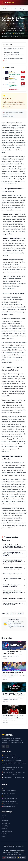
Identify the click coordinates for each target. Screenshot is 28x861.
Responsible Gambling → (8, 116)
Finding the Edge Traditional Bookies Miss (13, 58)
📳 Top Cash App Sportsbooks (9, 790)
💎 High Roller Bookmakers (8, 793)
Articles (7, 7)
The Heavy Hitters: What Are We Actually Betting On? (13, 49)
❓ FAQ (4, 60)
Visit (23, 71)
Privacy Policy (5, 820)
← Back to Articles (7, 14)
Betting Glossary (5, 834)
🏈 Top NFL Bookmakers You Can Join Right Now (13, 772)
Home (3, 7)
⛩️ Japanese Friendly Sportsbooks (10, 804)
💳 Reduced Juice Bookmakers (9, 796)
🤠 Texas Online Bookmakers (9, 755)
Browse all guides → (8, 106)
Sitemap (4, 836)
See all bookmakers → (14, 89)
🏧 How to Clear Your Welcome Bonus (11, 757)
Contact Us (4, 818)
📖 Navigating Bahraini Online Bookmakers (12, 774)
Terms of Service (6, 823)
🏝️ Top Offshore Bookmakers (9, 801)
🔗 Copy (20, 613)
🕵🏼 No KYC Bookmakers (7, 788)
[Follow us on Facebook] (7, 746)
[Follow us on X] (3, 746)
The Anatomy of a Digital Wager (11, 52)
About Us (4, 815)
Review (22, 73)
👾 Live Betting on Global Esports (10, 798)
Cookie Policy (5, 826)
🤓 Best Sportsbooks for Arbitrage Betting (12, 760)
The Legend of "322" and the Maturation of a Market (14, 55)
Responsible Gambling (7, 831)
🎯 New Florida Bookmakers (8, 806)
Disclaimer (4, 828)
